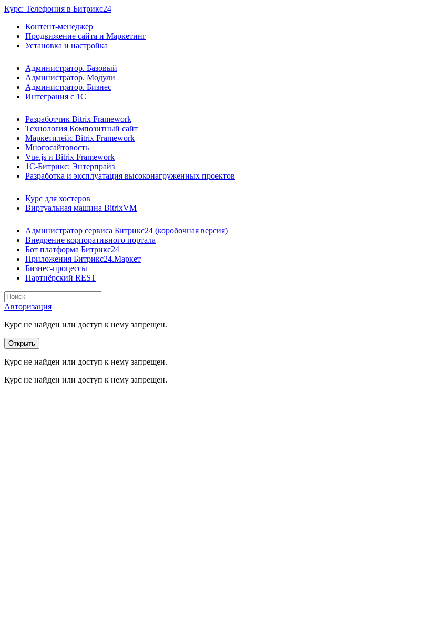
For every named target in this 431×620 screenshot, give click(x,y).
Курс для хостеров (57, 198)
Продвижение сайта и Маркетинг (85, 36)
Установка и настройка (66, 45)
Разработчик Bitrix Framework (78, 119)
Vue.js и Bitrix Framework (70, 156)
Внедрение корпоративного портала (90, 239)
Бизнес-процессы (56, 268)
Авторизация (28, 306)
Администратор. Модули (70, 77)
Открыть (21, 343)
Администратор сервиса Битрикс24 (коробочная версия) (126, 230)
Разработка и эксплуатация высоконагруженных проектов (130, 175)
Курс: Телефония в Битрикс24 (57, 8)
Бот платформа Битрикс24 (72, 249)
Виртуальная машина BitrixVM (81, 207)
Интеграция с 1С (55, 96)
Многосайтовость (57, 147)
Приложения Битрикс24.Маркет (83, 258)
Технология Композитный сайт (81, 128)
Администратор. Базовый (71, 68)
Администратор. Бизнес (68, 86)
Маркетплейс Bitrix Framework (80, 137)
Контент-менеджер (59, 26)
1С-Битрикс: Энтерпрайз (70, 166)
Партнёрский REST (60, 277)
